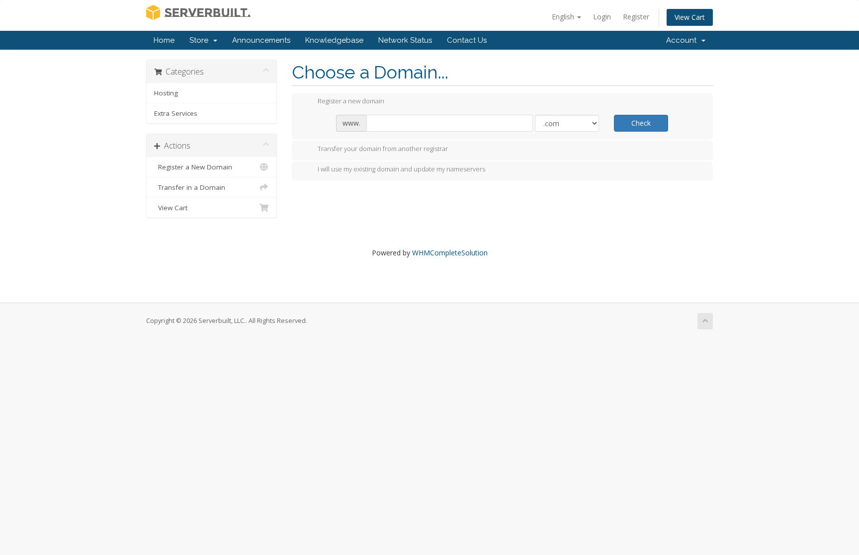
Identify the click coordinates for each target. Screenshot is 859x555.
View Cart (690, 17)
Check (641, 123)
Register (636, 16)
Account (683, 40)
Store (200, 40)
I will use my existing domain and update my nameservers (401, 169)
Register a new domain (351, 101)
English (564, 16)
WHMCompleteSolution (450, 252)
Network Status (405, 40)
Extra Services (175, 113)
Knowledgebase (334, 40)
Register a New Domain (193, 166)
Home (164, 40)
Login (602, 16)
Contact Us (467, 40)
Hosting (166, 92)
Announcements (261, 40)
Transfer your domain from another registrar (383, 148)
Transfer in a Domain (189, 187)
